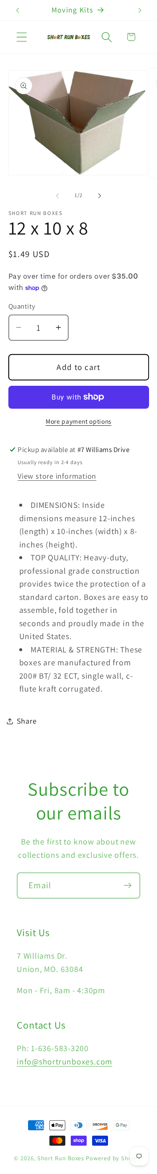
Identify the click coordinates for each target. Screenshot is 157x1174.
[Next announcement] (140, 10)
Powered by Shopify (114, 1158)
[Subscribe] (127, 885)
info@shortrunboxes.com (64, 1061)
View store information (57, 476)
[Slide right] (99, 195)
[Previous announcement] (17, 10)
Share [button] (27, 721)
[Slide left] (57, 195)
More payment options (78, 421)
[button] (21, 37)
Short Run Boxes (61, 1158)
